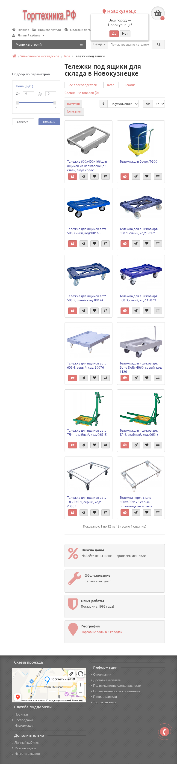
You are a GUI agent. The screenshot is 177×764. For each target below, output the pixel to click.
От (18, 94)
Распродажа (24, 720)
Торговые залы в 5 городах (101, 632)
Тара (66, 56)
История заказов (27, 753)
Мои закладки (25, 748)
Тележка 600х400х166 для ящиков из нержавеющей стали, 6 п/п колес (87, 166)
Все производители (82, 85)
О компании (102, 674)
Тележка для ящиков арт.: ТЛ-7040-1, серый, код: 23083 (86, 502)
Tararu (110, 85)
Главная (23, 30)
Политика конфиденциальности (117, 685)
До (40, 94)
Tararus (130, 85)
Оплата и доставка (83, 30)
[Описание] (74, 111)
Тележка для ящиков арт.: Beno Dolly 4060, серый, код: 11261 (141, 367)
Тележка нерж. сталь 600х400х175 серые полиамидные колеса (136, 502)
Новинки (21, 714)
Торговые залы (104, 702)
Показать (49, 121)
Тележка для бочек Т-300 (138, 161)
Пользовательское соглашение (116, 691)
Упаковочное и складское (39, 56)
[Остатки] (73, 103)
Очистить (23, 122)
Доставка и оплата (107, 680)
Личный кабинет (27, 742)
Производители (49, 30)
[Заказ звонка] (164, 731)
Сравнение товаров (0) (82, 93)
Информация (24, 725)
